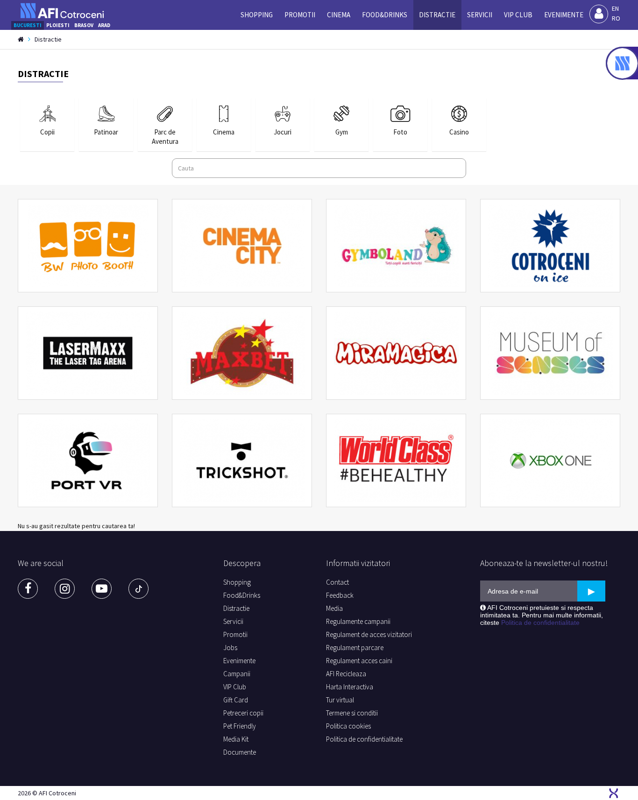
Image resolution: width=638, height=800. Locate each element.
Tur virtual (340, 699)
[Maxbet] (242, 353)
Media (334, 608)
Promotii (299, 14)
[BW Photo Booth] (88, 245)
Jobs (230, 647)
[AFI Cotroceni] (62, 11)
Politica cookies (348, 726)
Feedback (340, 595)
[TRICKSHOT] (242, 460)
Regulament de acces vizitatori (369, 634)
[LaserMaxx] (88, 353)
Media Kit (235, 739)
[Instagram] (65, 589)
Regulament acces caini (359, 660)
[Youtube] (102, 589)
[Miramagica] (396, 353)
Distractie (437, 14)
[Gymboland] (396, 245)
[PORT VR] (88, 460)
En (615, 8)
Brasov (83, 25)
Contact (337, 582)
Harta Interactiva (349, 686)
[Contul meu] (598, 14)
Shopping (257, 14)
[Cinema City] (242, 245)
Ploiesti (58, 25)
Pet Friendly (239, 726)
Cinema (338, 14)
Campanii (236, 673)
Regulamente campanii (358, 621)
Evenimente (563, 14)
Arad (104, 25)
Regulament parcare (354, 647)
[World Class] (396, 460)
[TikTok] (138, 589)
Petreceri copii (243, 712)
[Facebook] (28, 589)
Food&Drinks (384, 14)
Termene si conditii (352, 712)
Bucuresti (28, 25)
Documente (239, 752)
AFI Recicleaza (346, 673)
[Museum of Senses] (550, 353)
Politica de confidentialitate (364, 739)
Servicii (479, 14)
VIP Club (518, 14)
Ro (616, 18)
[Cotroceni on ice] (550, 245)
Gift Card (235, 699)
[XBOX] (550, 460)
